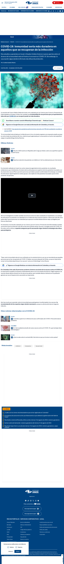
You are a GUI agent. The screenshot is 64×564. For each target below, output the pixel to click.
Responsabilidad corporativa (46, 524)
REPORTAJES (58, 7)
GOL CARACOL (22, 7)
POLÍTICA (4, 7)
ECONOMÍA (49, 7)
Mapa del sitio (23, 536)
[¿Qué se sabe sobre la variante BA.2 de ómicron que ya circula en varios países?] (5, 337)
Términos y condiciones (45, 532)
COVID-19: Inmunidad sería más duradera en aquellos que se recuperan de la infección (34, 42)
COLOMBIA (12, 7)
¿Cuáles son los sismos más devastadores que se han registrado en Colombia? (26, 412)
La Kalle (8, 529)
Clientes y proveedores (25, 534)
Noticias (12, 547)
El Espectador (10, 536)
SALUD (12, 42)
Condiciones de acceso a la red (46, 522)
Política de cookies (44, 529)
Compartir (58, 68)
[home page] (32, 2)
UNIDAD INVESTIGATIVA (37, 7)
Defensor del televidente (25, 524)
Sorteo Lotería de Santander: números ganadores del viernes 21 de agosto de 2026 (27, 423)
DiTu (8, 534)
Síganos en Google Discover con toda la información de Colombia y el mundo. (30, 124)
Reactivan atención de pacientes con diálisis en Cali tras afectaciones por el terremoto (37, 160)
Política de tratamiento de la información (48, 527)
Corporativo (42, 534)
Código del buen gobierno (26, 529)
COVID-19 (12, 116)
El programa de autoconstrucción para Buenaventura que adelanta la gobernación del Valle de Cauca (31, 416)
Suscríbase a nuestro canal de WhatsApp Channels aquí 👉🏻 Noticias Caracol (30, 120)
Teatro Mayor (10, 539)
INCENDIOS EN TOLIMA (13, 11)
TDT (21, 527)
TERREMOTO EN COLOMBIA (27, 11)
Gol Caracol (9, 527)
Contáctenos (23, 532)
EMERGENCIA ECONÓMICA (42, 11)
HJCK (8, 532)
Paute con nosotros (24, 539)
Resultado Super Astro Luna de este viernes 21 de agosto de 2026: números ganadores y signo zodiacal (31, 426)
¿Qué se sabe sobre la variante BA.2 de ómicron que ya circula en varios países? (35, 337)
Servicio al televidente (25, 522)
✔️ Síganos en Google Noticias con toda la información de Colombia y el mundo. (31, 265)
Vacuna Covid (39, 346)
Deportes (20, 547)
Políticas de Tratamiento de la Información (46, 551)
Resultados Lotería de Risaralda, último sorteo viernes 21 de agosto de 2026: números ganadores (32, 420)
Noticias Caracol (5, 42)
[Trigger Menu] (2, 2)
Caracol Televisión (11, 522)
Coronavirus (28, 346)
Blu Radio (9, 524)
